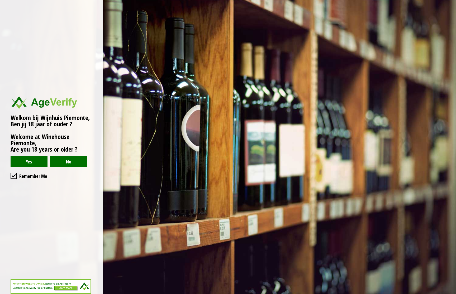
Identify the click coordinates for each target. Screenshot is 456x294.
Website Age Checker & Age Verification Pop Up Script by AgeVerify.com (449, 292)
